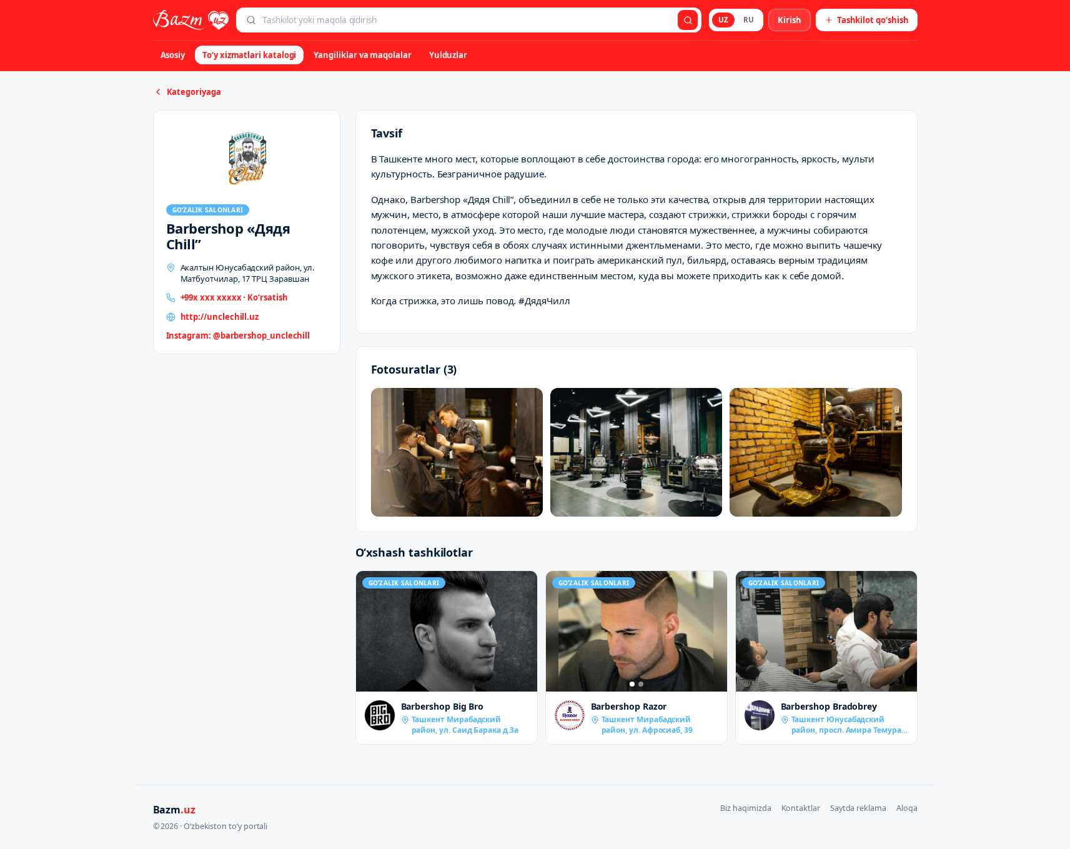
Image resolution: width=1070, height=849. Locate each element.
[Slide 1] (632, 684)
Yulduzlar (448, 55)
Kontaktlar (800, 808)
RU (748, 19)
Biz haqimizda (745, 808)
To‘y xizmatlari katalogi (249, 55)
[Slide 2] (640, 684)
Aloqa (907, 808)
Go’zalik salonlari (208, 210)
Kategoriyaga (194, 91)
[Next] (714, 632)
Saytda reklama (858, 808)
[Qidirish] (688, 20)
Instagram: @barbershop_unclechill (238, 335)
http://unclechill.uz (220, 316)
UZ (723, 19)
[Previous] (558, 632)
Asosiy (173, 55)
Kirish (789, 20)
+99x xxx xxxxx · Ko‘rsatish (234, 297)
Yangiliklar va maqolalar (362, 55)
